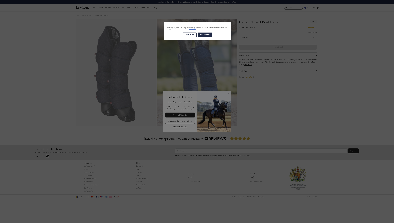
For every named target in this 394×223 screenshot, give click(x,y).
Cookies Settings (189, 34)
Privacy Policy (192, 29)
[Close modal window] (228, 93)
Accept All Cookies (205, 34)
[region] (197, 31)
